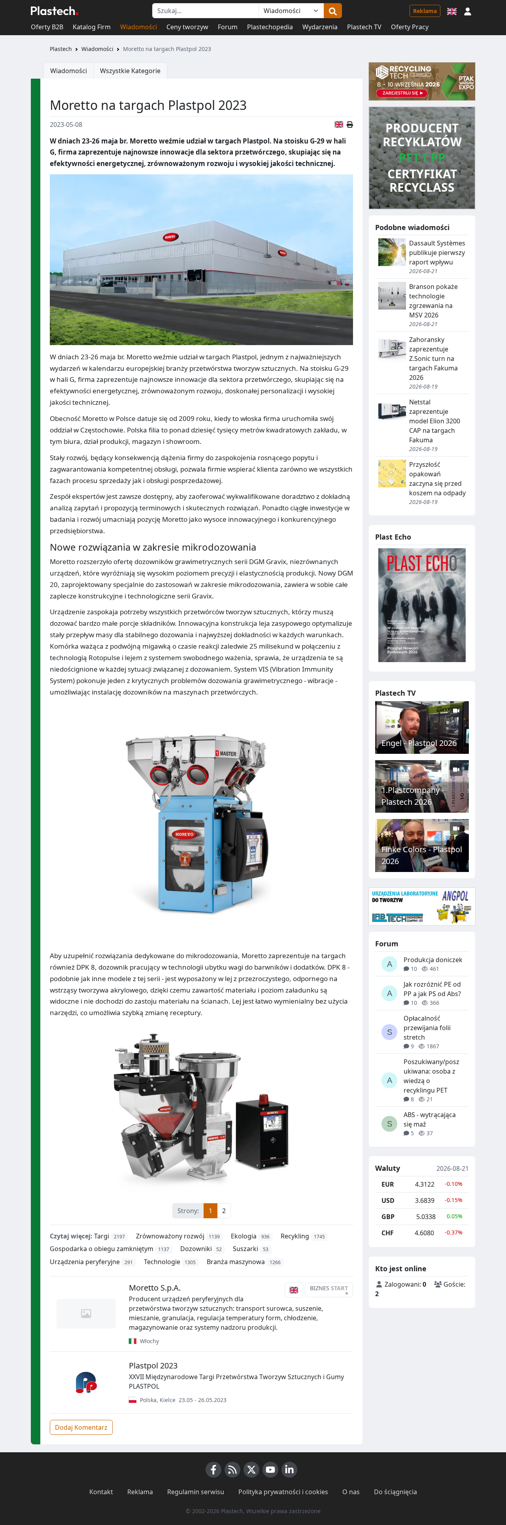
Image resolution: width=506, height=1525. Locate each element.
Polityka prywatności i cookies (283, 1491)
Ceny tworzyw (187, 27)
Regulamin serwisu (195, 1491)
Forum (228, 27)
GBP (388, 1216)
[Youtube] (270, 1470)
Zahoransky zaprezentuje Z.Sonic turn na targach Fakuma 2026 (433, 358)
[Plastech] (54, 10)
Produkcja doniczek (433, 959)
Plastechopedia (270, 27)
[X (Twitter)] (251, 1470)
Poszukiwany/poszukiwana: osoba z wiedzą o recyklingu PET (431, 1076)
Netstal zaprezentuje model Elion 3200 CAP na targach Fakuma (434, 421)
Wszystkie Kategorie (130, 70)
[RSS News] (232, 1470)
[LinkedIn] (289, 1470)
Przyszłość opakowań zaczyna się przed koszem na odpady (437, 478)
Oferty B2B (47, 27)
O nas (351, 1491)
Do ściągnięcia (395, 1491)
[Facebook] (213, 1470)
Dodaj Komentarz (81, 1427)
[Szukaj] (333, 10)
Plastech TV (364, 27)
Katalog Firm (92, 27)
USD (388, 1200)
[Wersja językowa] (452, 10)
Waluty (387, 1168)
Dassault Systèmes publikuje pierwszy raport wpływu (437, 252)
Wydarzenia (320, 27)
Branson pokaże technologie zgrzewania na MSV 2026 (433, 300)
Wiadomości (138, 27)
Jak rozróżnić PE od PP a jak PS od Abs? (432, 989)
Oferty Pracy (410, 27)
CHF (387, 1233)
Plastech (61, 49)
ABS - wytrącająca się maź (430, 1119)
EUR (387, 1184)
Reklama (425, 11)
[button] (467, 10)
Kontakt (101, 1491)
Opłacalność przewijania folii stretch (427, 1028)
